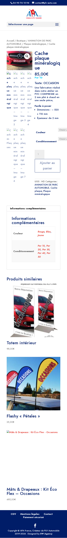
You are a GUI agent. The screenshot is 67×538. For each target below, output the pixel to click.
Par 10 (41, 246)
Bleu (48, 231)
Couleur (40, 132)
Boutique (21, 40)
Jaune (41, 235)
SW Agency (46, 533)
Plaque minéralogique (35, 44)
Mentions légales (29, 514)
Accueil (10, 40)
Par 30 (45, 249)
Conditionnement (46, 141)
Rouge (41, 231)
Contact (48, 514)
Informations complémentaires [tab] (28, 208)
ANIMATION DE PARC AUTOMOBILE (46, 186)
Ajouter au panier (47, 166)
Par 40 (41, 253)
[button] (27, 56)
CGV (13, 514)
